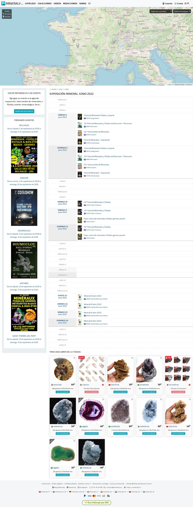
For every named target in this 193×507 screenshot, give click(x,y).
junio (66, 89)
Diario (54, 89)
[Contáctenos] (89, 3)
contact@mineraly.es (114, 487)
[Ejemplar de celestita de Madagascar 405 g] (63, 410)
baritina (115, 384)
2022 (60, 89)
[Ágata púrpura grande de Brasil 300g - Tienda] (92, 410)
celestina (57, 426)
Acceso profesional (117, 483)
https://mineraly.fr (134, 487)
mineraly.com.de (78, 492)
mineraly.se (149, 492)
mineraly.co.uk (61, 492)
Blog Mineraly (59, 487)
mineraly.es (107, 492)
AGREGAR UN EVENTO (24, 111)
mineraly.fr (45, 492)
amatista (144, 384)
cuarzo (85, 384)
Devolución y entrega (100, 483)
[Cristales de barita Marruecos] (120, 369)
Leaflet (169, 84)
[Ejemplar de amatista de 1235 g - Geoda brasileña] (120, 410)
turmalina (173, 384)
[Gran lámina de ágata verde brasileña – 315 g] (63, 452)
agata (85, 426)
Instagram (83, 487)
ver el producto (63, 392)
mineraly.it (93, 492)
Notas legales (57, 483)
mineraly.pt (135, 492)
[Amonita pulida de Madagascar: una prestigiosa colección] (63, 369)
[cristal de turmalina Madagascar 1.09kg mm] (178, 369)
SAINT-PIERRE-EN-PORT (24, 339)
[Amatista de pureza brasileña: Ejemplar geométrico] (149, 369)
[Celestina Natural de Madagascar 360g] (92, 452)
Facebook (72, 487)
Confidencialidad (70, 483)
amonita (57, 384)
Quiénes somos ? (84, 483)
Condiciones (45, 483)
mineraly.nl (121, 492)
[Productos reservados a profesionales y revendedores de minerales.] (103, 385)
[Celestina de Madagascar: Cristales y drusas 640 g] (149, 410)
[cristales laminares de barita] (178, 410)
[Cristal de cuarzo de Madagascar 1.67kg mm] (92, 369)
